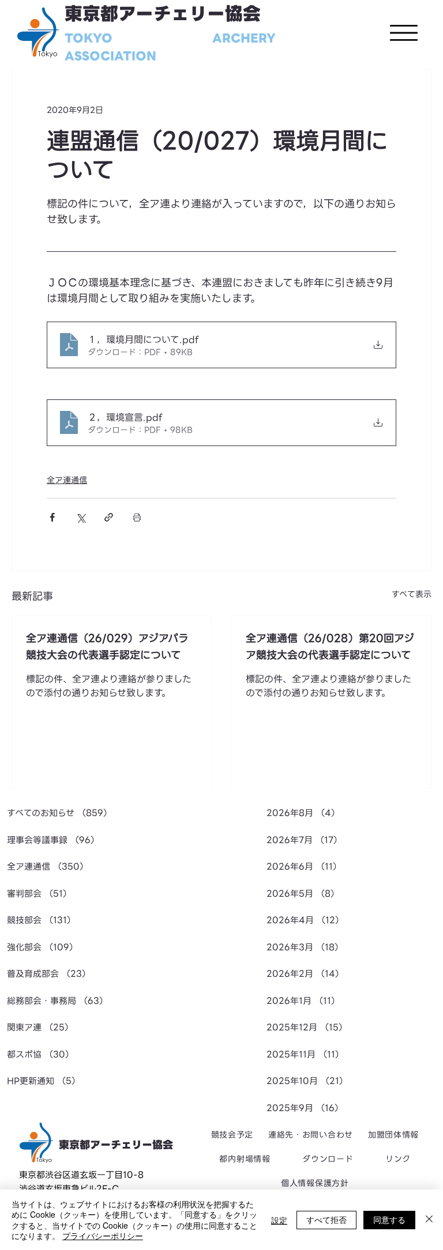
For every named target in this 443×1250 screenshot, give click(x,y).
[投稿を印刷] (137, 517)
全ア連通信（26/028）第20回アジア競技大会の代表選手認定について (330, 646)
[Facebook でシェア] (52, 517)
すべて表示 (411, 594)
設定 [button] (279, 1220)
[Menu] (403, 33)
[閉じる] (429, 1220)
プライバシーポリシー (102, 1235)
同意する (389, 1219)
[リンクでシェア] (108, 517)
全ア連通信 (67, 480)
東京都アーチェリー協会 (163, 14)
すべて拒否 (326, 1219)
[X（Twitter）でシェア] (80, 517)
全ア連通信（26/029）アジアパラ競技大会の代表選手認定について (107, 646)
